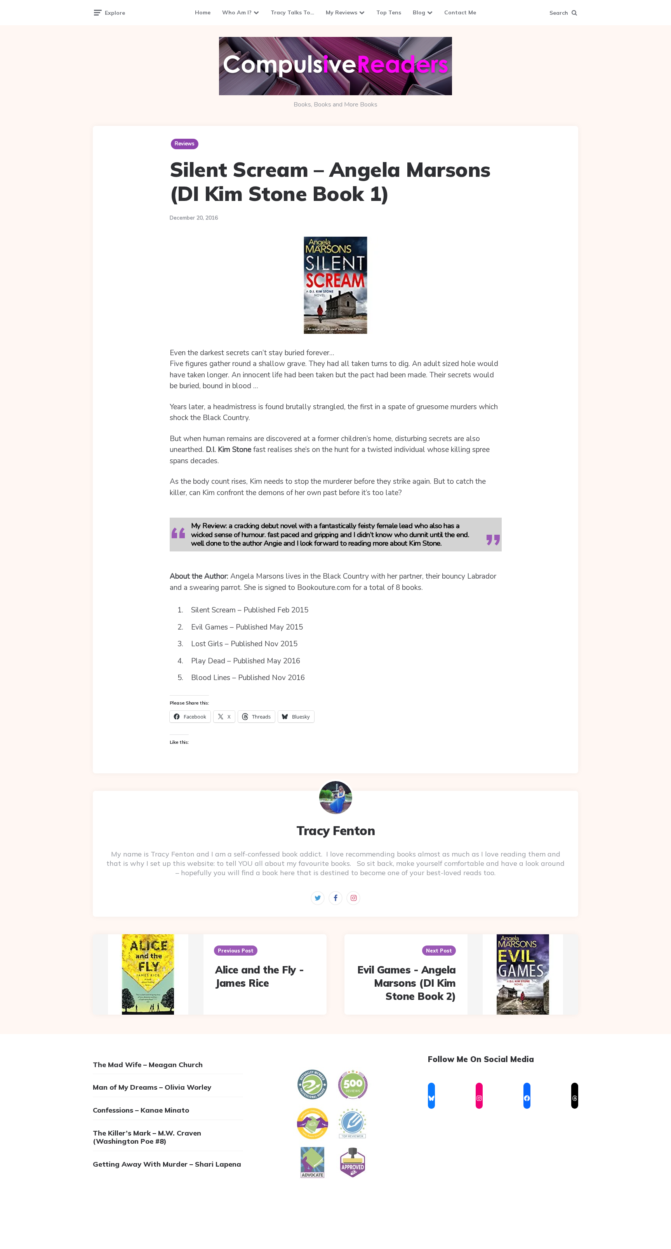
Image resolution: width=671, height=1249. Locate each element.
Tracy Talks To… (292, 12)
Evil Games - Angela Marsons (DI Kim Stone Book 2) (406, 983)
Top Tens (388, 12)
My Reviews (341, 12)
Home (202, 12)
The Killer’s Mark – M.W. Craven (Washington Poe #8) (147, 1137)
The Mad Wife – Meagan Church (148, 1064)
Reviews (185, 143)
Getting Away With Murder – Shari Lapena (167, 1164)
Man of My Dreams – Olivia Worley (152, 1087)
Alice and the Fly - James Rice (259, 976)
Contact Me (460, 12)
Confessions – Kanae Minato (141, 1110)
